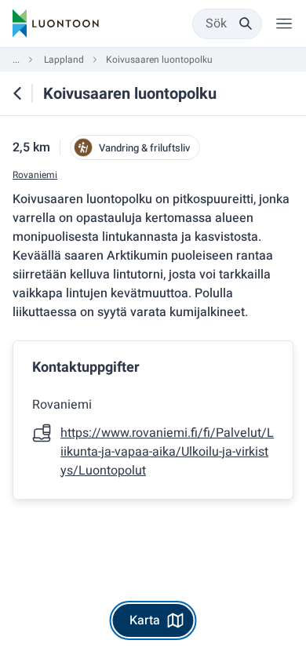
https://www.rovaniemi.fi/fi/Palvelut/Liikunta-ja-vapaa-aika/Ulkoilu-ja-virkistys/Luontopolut (167, 452)
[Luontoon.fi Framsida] (56, 23)
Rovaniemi (35, 175)
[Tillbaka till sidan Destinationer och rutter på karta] (17, 93)
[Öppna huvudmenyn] (284, 23)
